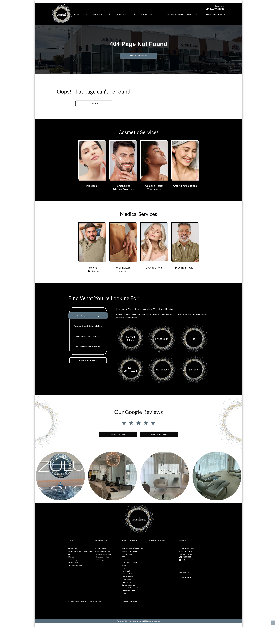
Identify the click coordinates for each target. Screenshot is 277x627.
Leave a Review (118, 434)
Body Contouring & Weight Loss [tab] (88, 336)
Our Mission (72, 548)
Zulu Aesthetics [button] (121, 14)
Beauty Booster (127, 554)
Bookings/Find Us (157, 541)
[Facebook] (180, 577)
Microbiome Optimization (103, 557)
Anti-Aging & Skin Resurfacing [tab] (88, 316)
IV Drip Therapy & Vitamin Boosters (177, 14)
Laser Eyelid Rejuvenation (130, 588)
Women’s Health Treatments (132, 574)
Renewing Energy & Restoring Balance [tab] (88, 326)
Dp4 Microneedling (128, 591)
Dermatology (99, 560)
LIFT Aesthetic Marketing (134, 621)
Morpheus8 (126, 571)
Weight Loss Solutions (102, 551)
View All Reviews (159, 434)
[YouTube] (188, 577)
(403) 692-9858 (215, 9)
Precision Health (100, 548)
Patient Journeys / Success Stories (80, 551)
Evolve (124, 568)
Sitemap (71, 557)
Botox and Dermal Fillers (130, 551)
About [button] (76, 14)
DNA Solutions (146, 14)
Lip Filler (124, 593)
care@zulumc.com (187, 560)
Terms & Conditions (75, 565)
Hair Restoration (127, 576)
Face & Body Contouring (130, 562)
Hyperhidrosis (126, 582)
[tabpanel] (162, 346)
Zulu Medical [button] (97, 14)
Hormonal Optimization (103, 554)
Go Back (94, 103)
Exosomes (125, 560)
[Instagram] (183, 577)
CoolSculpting (126, 579)
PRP (123, 557)
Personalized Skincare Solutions (132, 548)
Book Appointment (138, 56)
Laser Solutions (129, 601)
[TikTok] (191, 577)
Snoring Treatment (128, 585)
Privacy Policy (73, 562)
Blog (69, 554)
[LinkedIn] (185, 577)
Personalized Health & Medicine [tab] (88, 346)
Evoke (124, 565)
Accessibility (72, 560)
